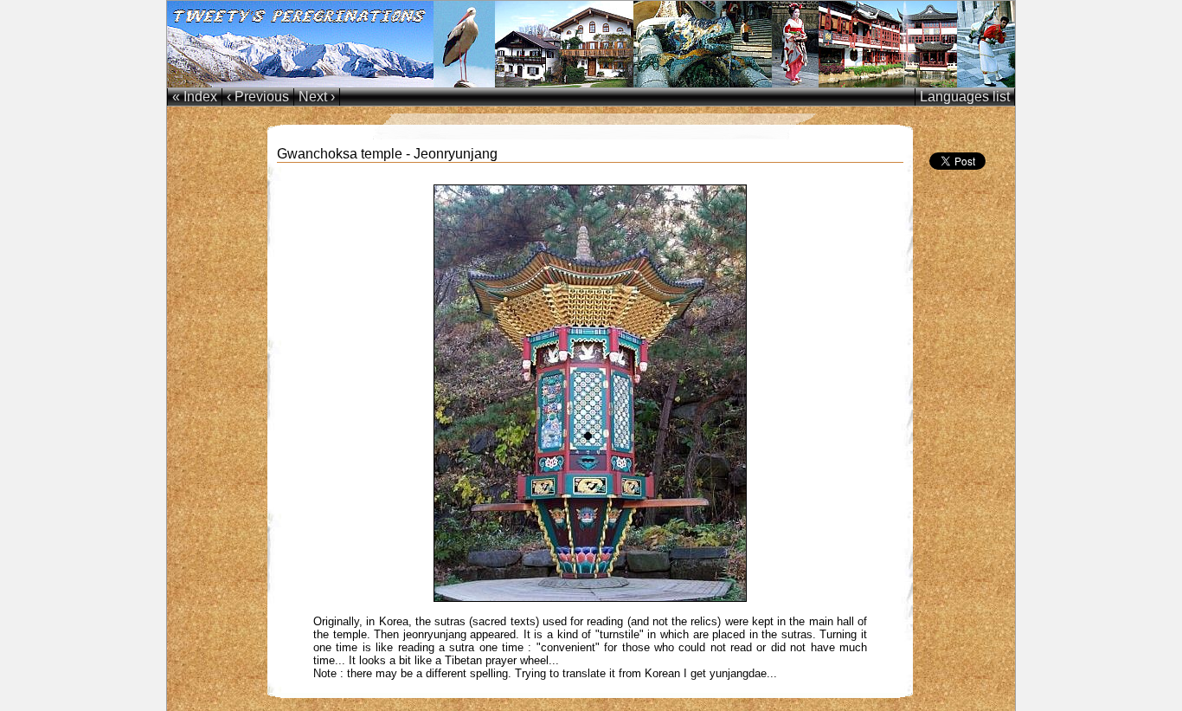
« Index (194, 96)
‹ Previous (258, 96)
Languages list (965, 96)
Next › (317, 96)
